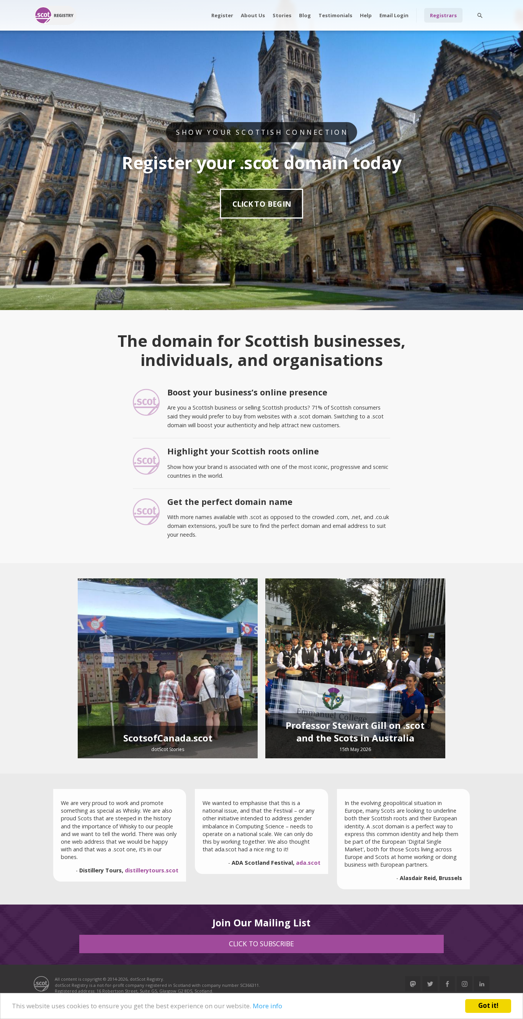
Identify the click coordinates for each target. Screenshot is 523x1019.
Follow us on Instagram (464, 983)
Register (222, 15)
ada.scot (308, 862)
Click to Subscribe (261, 943)
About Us (253, 15)
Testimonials (335, 15)
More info (267, 1005)
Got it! (488, 1005)
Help (366, 15)
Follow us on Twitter (430, 983)
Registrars (443, 15)
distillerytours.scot (151, 870)
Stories (282, 15)
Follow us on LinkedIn (481, 983)
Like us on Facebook (447, 983)
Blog (305, 15)
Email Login (394, 15)
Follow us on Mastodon (412, 983)
